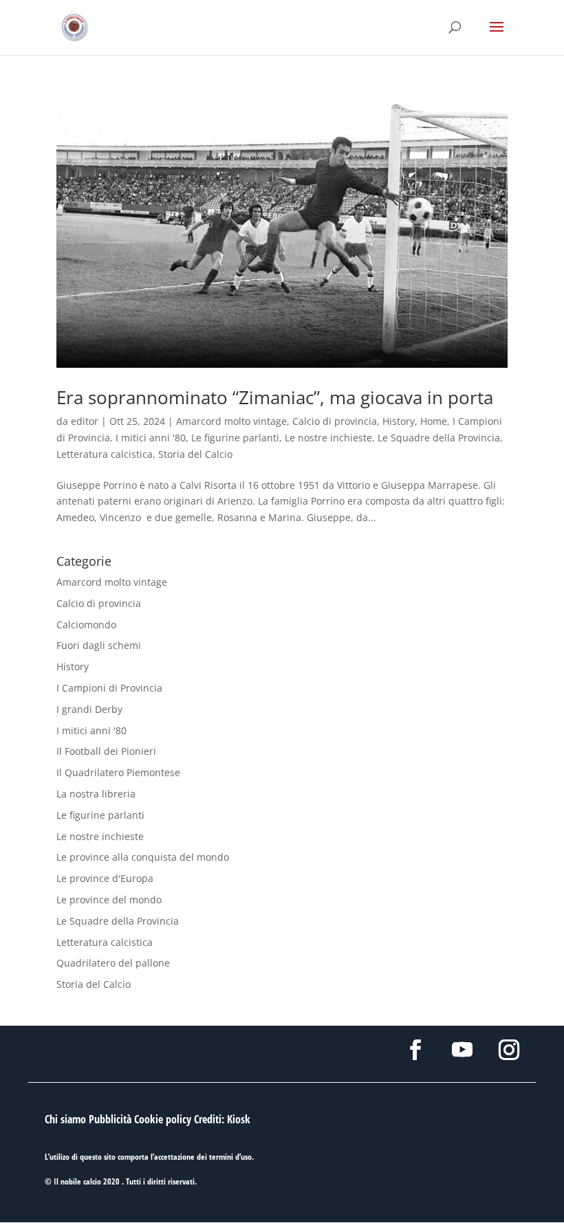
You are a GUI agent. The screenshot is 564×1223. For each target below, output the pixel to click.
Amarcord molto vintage (231, 421)
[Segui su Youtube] (462, 1049)
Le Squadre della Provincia (439, 437)
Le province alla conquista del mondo (142, 856)
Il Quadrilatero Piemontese (118, 772)
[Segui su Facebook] (415, 1049)
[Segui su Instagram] (509, 1049)
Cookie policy (162, 1119)
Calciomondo (86, 624)
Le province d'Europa (104, 878)
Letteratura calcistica (104, 454)
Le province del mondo (109, 899)
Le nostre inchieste (328, 437)
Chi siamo (65, 1119)
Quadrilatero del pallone (113, 962)
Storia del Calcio (195, 454)
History (398, 421)
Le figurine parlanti (235, 437)
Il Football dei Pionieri (106, 751)
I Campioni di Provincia (109, 687)
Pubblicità (110, 1119)
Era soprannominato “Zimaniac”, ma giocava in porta (274, 397)
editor (84, 421)
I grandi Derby (89, 709)
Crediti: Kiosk (222, 1119)
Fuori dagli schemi (98, 645)
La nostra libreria (95, 793)
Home (433, 421)
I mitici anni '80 (151, 437)
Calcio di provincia (334, 421)
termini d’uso (230, 1157)
